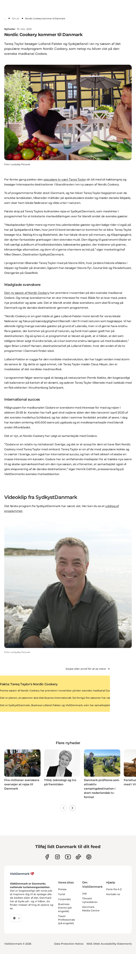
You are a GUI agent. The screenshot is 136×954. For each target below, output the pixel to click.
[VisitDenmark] (22, 874)
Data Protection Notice (69, 943)
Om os (15, 18)
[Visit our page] (57, 857)
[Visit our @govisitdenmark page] (78, 857)
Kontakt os (113, 894)
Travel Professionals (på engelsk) (66, 920)
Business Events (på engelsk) (65, 908)
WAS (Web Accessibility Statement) (109, 943)
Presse (62, 889)
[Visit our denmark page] (47, 857)
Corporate (64, 899)
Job (84, 893)
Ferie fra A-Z (114, 889)
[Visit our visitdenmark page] (68, 857)
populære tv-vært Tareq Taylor (65, 179)
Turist (61, 894)
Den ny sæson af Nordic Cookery (26, 293)
